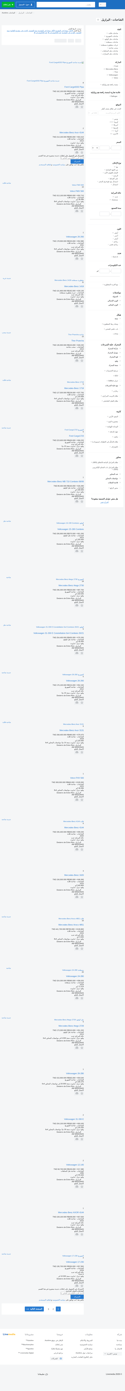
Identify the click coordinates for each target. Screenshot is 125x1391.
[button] (81, 107)
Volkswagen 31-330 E (74, 1119)
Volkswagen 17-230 (75, 1262)
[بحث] (92, 4)
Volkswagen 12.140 (75, 1165)
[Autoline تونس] (116, 5)
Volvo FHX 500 (77, 778)
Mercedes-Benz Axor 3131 (72, 730)
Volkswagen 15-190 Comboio (70, 529)
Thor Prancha (77, 341)
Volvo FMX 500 (77, 191)
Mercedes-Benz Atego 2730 (71, 585)
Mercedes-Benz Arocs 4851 (71, 925)
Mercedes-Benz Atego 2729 (71, 1026)
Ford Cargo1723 (76, 436)
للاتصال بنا (118, 1349)
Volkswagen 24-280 (75, 976)
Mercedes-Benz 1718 (74, 388)
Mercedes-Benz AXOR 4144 (71, 1212)
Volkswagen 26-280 (75, 1073)
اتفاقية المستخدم (45, 165)
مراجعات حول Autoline (84, 1353)
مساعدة (119, 1345)
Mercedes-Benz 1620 (74, 875)
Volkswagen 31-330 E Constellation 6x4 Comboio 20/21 (58, 633)
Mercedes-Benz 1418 (74, 286)
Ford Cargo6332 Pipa (74, 87)
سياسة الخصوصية (58, 165)
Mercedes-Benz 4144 (74, 827)
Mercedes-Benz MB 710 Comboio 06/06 (65, 481)
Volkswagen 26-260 (75, 237)
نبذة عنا (119, 1340)
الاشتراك (77, 161)
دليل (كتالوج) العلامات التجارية (81, 1357)
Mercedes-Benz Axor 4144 (72, 132)
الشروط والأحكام (86, 1340)
